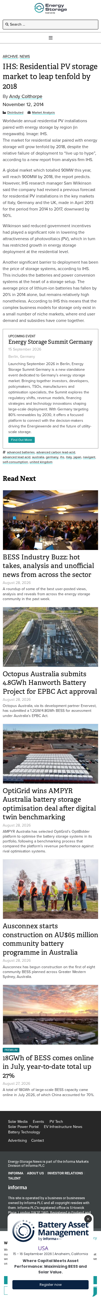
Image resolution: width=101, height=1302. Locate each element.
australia (38, 457)
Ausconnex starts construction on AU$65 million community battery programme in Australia (50, 939)
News (25, 57)
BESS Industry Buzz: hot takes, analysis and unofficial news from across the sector (48, 566)
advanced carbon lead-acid (55, 452)
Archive (10, 57)
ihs (62, 457)
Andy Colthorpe (25, 96)
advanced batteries (21, 452)
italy (69, 457)
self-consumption (15, 462)
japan (77, 457)
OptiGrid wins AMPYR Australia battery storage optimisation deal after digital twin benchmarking (49, 804)
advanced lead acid (16, 457)
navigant (89, 457)
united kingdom (41, 462)
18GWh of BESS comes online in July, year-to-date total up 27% (48, 1067)
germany (52, 457)
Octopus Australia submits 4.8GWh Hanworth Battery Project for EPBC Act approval (50, 683)
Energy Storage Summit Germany (50, 342)
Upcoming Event (22, 336)
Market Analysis (43, 112)
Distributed (15, 112)
